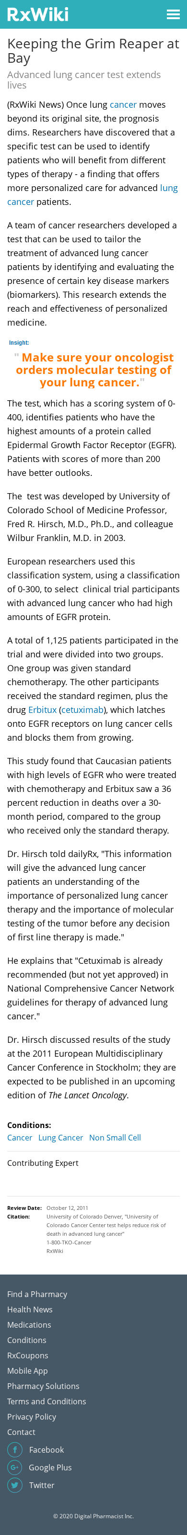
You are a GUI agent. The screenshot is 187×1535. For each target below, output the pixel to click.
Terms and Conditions (46, 1401)
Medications (29, 1325)
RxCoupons (27, 1355)
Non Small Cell (115, 1137)
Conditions (27, 1340)
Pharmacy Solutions (43, 1386)
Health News (30, 1309)
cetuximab (82, 709)
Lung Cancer (60, 1137)
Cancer (20, 1137)
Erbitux (42, 709)
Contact (21, 1432)
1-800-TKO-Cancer (69, 1242)
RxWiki (55, 1250)
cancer (123, 104)
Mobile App (27, 1371)
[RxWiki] (37, 14)
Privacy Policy (31, 1416)
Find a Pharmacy (37, 1294)
